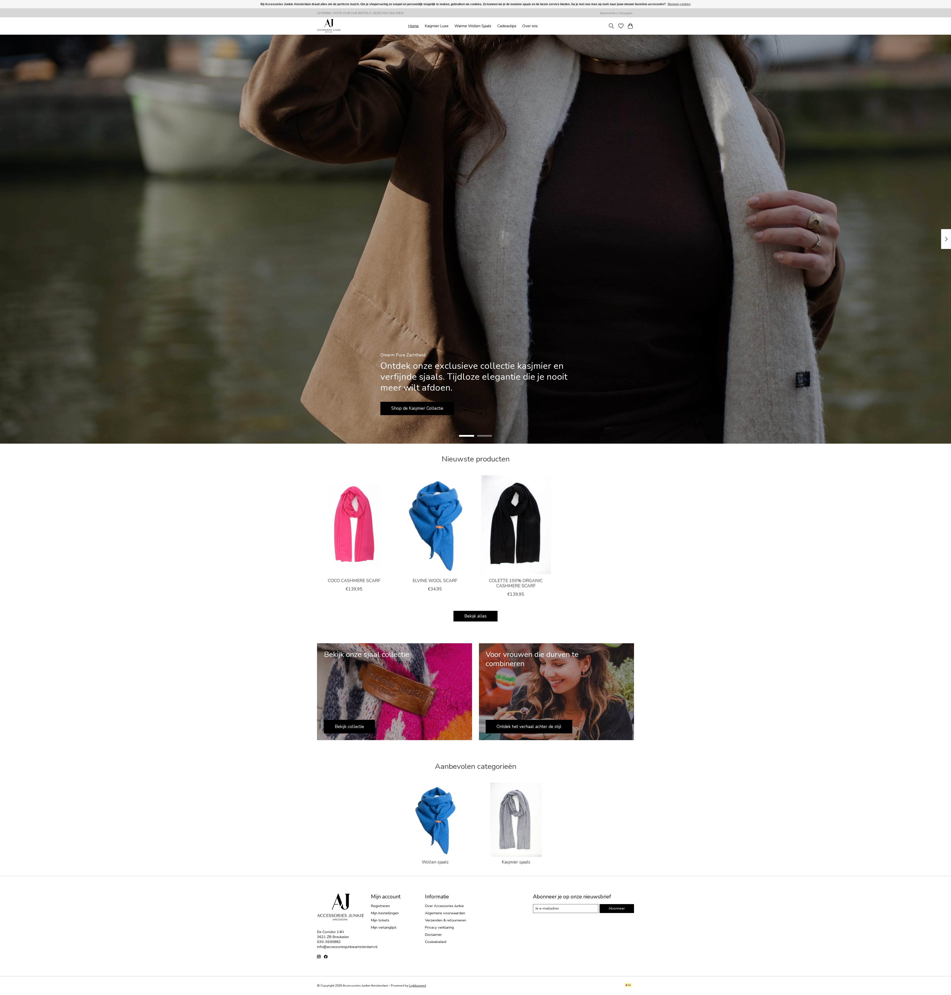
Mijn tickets (380, 920)
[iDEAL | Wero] (628, 985)
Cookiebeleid (435, 941)
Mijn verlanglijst (383, 927)
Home (413, 25)
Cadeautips (506, 25)
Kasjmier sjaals (516, 862)
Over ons (530, 25)
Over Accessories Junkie (444, 905)
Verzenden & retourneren (445, 920)
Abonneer (616, 908)
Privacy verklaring (439, 927)
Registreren (380, 905)
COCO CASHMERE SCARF (354, 580)
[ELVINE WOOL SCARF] (435, 524)
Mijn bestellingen (385, 913)
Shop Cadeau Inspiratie (414, 408)
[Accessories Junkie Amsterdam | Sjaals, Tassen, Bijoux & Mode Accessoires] (329, 26)
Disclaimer (433, 934)
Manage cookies (679, 4)
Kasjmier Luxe (437, 25)
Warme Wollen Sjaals (472, 25)
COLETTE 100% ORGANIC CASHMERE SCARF (516, 583)
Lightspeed (417, 986)
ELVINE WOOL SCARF (435, 580)
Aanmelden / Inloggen (616, 13)
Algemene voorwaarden (445, 913)
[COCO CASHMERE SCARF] (354, 524)
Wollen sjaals (435, 862)
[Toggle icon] (611, 26)
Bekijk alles (475, 616)
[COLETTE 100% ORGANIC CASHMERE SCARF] (516, 524)
